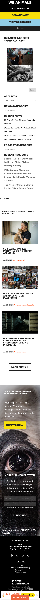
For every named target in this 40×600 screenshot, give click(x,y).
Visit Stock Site (20, 22)
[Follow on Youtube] (27, 555)
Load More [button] (18, 367)
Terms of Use (20, 572)
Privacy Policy (20, 570)
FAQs (20, 566)
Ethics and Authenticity (20, 568)
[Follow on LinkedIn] (12, 555)
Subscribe (18, 8)
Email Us (20, 545)
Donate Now (20, 15)
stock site (30, 305)
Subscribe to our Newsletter (20, 547)
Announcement (19, 260)
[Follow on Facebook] (20, 555)
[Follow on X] (23, 555)
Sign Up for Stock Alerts (20, 549)
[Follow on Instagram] (16, 555)
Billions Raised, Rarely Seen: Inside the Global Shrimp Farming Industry (18, 162)
